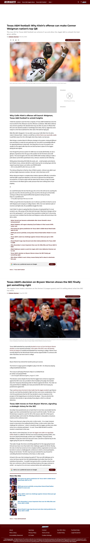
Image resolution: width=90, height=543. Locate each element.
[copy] (18, 40)
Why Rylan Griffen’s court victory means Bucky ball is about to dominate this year (33, 258)
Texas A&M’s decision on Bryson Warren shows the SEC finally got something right (30, 254)
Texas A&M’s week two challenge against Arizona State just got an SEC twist (32, 237)
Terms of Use (46, 532)
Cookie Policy (61, 532)
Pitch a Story (13, 532)
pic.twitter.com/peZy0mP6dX (18, 373)
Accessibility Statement (16, 535)
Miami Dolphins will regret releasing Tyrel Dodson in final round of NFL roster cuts (32, 225)
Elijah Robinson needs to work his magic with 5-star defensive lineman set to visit (33, 250)
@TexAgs (20, 371)
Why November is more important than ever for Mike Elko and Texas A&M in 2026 (34, 245)
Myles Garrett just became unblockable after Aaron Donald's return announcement (31, 221)
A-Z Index (31, 535)
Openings (31, 530)
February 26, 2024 (30, 167)
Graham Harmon (14, 36)
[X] (78, 2)
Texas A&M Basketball (20, 518)
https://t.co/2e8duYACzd (37, 371)
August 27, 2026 (34, 375)
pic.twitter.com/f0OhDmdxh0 (32, 165)
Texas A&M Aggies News (28, 2)
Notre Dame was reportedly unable (46, 135)
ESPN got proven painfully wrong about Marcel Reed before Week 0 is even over (33, 233)
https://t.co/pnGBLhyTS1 (17, 196)
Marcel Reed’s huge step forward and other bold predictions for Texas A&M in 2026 (33, 241)
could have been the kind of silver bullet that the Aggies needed (31, 390)
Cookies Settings (47, 535)
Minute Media (10, 539)
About (19, 2)
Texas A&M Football (19, 269)
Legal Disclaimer (76, 532)
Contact (44, 530)
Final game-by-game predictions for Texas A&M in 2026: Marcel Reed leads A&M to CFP (33, 229)
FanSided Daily (75, 530)
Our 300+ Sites (61, 530)
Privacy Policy (32, 532)
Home (11, 269)
